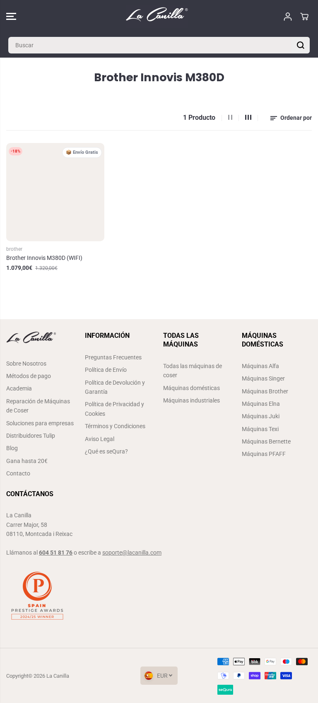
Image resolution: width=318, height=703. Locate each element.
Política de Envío (106, 369)
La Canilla (57, 676)
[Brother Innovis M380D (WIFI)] (55, 192)
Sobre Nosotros (26, 363)
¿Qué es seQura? (106, 451)
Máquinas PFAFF (264, 454)
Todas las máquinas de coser (192, 370)
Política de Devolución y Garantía (115, 387)
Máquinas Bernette (266, 441)
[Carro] (304, 16)
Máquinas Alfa (260, 366)
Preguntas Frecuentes (113, 357)
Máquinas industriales (191, 400)
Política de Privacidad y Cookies (114, 409)
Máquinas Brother (265, 391)
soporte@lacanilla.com (131, 552)
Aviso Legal (99, 439)
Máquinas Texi (260, 429)
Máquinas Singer (263, 378)
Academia (19, 388)
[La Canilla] (157, 16)
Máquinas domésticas (191, 388)
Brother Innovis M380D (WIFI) (44, 258)
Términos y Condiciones (115, 426)
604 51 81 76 (55, 552)
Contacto (18, 473)
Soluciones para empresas (40, 423)
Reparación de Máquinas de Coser (38, 406)
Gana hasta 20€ (27, 461)
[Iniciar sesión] (287, 16)
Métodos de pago (28, 376)
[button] (11, 16)
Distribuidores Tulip (30, 435)
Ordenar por (295, 117)
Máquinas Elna (261, 403)
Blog (12, 448)
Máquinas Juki (260, 416)
